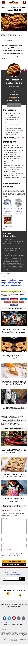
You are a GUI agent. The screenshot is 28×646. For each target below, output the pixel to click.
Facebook (23, 292)
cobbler (18, 420)
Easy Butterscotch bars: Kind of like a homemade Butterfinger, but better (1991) (14, 356)
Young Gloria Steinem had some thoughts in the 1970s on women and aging (14, 408)
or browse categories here (14, 574)
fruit (17, 421)
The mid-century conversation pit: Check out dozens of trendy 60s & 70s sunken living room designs (14, 450)
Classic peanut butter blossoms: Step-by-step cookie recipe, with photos (14, 475)
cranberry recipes (7, 421)
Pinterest (4, 294)
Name (3, 537)
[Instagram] (19, 618)
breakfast (15, 419)
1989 (7, 419)
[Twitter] (9, 618)
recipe (20, 421)
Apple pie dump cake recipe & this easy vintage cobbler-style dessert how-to (12, 282)
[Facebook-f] (4, 618)
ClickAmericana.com (6, 623)
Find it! (22, 579)
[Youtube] (23, 618)
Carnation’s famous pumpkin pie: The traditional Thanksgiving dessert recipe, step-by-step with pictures (14, 382)
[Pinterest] (14, 618)
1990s (10, 415)
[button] (3, 2)
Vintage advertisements (17, 415)
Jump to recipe (7, 40)
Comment (4, 518)
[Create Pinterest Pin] (24, 70)
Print (14, 105)
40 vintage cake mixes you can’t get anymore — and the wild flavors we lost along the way (14, 499)
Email (3, 543)
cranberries (23, 420)
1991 (11, 419)
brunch (19, 419)
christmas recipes (11, 420)
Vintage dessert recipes (14, 417)
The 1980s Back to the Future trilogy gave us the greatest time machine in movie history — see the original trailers (14, 330)
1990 (9, 419)
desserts (14, 421)
